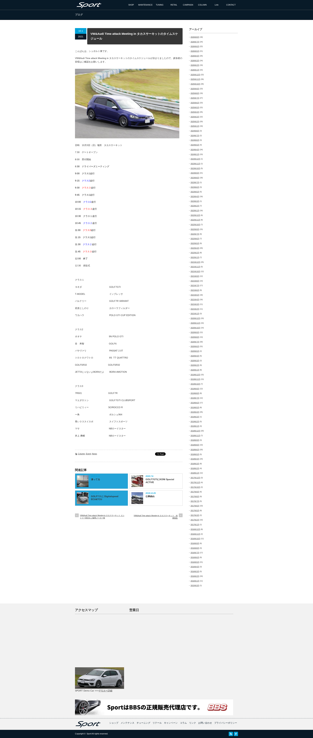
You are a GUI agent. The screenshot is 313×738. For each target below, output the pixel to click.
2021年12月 (195, 262)
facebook (236, 734)
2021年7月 (195, 285)
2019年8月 (195, 393)
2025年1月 (195, 126)
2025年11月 (195, 79)
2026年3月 (195, 61)
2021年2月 (195, 309)
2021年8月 (195, 281)
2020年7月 (195, 342)
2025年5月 (195, 107)
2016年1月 (195, 581)
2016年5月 (195, 562)
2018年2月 (195, 468)
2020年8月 (195, 337)
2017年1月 (195, 525)
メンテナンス (127, 723)
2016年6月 (195, 557)
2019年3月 (195, 417)
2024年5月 (195, 145)
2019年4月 (195, 412)
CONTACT (231, 5)
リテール (157, 723)
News (94, 454)
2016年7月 (195, 553)
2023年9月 (195, 173)
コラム (183, 723)
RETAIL (174, 5)
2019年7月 (195, 398)
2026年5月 (195, 51)
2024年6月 (195, 140)
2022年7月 (195, 234)
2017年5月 (195, 510)
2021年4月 (195, 299)
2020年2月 (195, 365)
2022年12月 (195, 215)
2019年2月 (195, 421)
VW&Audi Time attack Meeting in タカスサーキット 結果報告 (156, 517)
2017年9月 (195, 492)
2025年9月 (195, 89)
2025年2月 (195, 121)
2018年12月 (195, 431)
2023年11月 (195, 164)
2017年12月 (195, 478)
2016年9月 (195, 543)
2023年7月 (195, 182)
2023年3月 (195, 201)
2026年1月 (195, 70)
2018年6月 (195, 450)
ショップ (113, 723)
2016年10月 (195, 539)
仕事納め (150, 496)
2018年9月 (195, 440)
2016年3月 (195, 571)
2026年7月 (195, 42)
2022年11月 (195, 220)
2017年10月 (195, 487)
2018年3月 (195, 464)
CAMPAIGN (188, 5)
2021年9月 (195, 276)
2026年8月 (195, 37)
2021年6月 (195, 290)
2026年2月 (195, 65)
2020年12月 (195, 318)
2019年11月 (195, 379)
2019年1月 (195, 426)
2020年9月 (195, 332)
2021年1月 (195, 314)
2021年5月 (195, 295)
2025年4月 (195, 112)
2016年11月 (195, 534)
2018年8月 (195, 445)
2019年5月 (195, 407)
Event (88, 454)
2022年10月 (195, 225)
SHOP (131, 5)
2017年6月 (195, 506)
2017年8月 (195, 496)
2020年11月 (195, 323)
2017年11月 (195, 482)
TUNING (159, 5)
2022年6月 (195, 239)
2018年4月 (195, 459)
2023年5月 (195, 192)
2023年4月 (195, 196)
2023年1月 (195, 210)
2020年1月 (195, 370)
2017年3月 (195, 515)
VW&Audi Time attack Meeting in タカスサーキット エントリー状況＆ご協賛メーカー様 (102, 516)
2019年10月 (195, 384)
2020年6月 (195, 346)
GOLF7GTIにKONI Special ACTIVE (160, 481)
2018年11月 (195, 436)
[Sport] (88, 6)
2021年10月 (195, 271)
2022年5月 (195, 243)
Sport (89, 734)
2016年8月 (195, 548)
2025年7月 (195, 98)
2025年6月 (195, 103)
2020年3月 (195, 361)
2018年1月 (195, 473)
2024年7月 (195, 136)
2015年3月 (195, 585)
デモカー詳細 (105, 690)
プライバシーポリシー (225, 723)
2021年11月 (195, 267)
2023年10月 (195, 168)
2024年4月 (195, 150)
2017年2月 (195, 520)
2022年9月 (195, 229)
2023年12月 (195, 159)
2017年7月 (195, 501)
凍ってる (95, 479)
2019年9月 (195, 389)
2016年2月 (195, 576)
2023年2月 (195, 206)
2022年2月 (195, 253)
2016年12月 (195, 529)
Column (81, 454)
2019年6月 (195, 403)
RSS (231, 734)
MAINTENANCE (145, 5)
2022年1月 (195, 257)
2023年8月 (195, 178)
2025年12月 (195, 75)
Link (216, 5)
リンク (192, 723)
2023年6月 (195, 187)
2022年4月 (195, 248)
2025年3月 (195, 117)
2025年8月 (195, 93)
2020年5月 (195, 351)
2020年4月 (195, 356)
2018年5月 (195, 454)
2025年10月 (195, 84)
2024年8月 (195, 131)
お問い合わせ (205, 723)
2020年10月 (195, 328)
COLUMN (202, 5)
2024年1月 (195, 154)
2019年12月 (195, 375)
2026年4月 (195, 56)
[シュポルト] (88, 726)
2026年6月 (195, 46)
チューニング (143, 723)
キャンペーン (171, 723)
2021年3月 (195, 304)
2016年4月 (195, 567)
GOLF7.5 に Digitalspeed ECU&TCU (104, 498)
